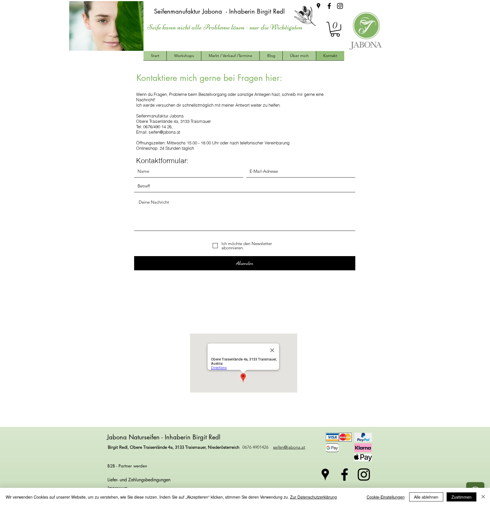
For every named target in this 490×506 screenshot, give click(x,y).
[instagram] (340, 6)
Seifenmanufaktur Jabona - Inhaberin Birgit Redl (220, 11)
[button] (335, 29)
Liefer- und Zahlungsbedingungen (138, 480)
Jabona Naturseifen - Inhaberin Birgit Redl (164, 437)
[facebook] (329, 6)
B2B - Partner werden (127, 466)
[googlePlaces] (318, 6)
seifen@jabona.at (164, 132)
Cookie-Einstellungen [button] (386, 497)
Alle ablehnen (426, 497)
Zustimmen (461, 497)
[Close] (483, 496)
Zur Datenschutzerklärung (313, 497)
